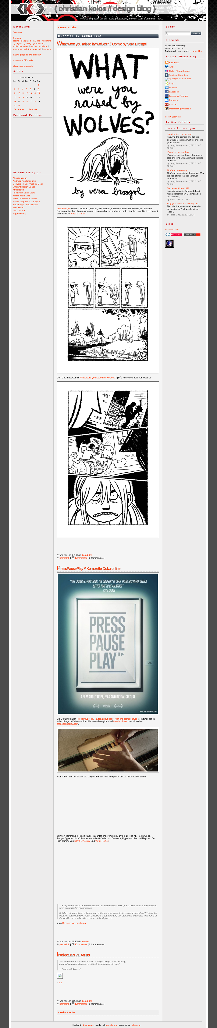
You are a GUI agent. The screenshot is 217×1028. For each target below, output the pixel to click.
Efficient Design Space (24, 187)
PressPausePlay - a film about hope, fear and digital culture (107, 719)
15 (38, 93)
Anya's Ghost (78, 213)
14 (34, 93)
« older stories (66, 1012)
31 (19, 105)
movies (34, 46)
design (24, 41)
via (60, 982)
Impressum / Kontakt (23, 60)
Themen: (17, 38)
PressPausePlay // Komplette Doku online (88, 568)
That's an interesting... (178, 170)
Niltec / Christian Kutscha (25, 198)
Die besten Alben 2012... (179, 188)
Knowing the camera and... (180, 134)
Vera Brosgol (63, 208)
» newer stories (67, 27)
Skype (188, 78)
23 (15, 101)
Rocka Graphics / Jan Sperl (26, 201)
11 (23, 93)
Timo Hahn (18, 207)
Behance (173, 100)
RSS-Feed (173, 62)
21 (34, 97)
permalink (65, 558)
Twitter (171, 67)
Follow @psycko (173, 117)
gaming (27, 43)
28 (34, 101)
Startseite (17, 32)
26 (26, 101)
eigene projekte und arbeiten (27, 55)
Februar (33, 109)
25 (22, 101)
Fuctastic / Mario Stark (24, 193)
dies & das (35, 41)
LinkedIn (173, 87)
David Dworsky (82, 841)
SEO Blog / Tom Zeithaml (25, 204)
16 (15, 97)
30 (15, 105)
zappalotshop (19, 213)
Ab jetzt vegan (20, 178)
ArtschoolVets (120, 721)
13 (30, 93)
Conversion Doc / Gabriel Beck (28, 184)
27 (30, 101)
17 (19, 97)
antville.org (111, 1025)
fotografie (46, 41)
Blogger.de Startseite (23, 66)
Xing (171, 83)
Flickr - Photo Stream (178, 71)
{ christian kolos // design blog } (104, 8)
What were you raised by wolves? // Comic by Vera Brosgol (101, 44)
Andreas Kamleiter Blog (24, 181)
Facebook (173, 92)
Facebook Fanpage (178, 96)
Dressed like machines (74, 923)
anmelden (197, 51)
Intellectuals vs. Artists (73, 955)
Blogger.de (88, 1025)
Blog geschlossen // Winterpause (183, 203)
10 (19, 93)
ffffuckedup (18, 190)
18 (22, 97)
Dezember (19, 109)
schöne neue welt (33, 49)
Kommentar (81, 558)
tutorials (47, 49)
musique (43, 46)
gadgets (18, 43)
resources (17, 49)
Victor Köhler (101, 841)
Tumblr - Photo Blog (178, 75)
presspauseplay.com (67, 724)
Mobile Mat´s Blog (21, 196)
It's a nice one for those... (179, 152)
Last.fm (172, 104)
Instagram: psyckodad (179, 109)
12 (26, 93)
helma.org (135, 1025)
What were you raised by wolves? (97, 377)
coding (16, 41)
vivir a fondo (19, 210)
